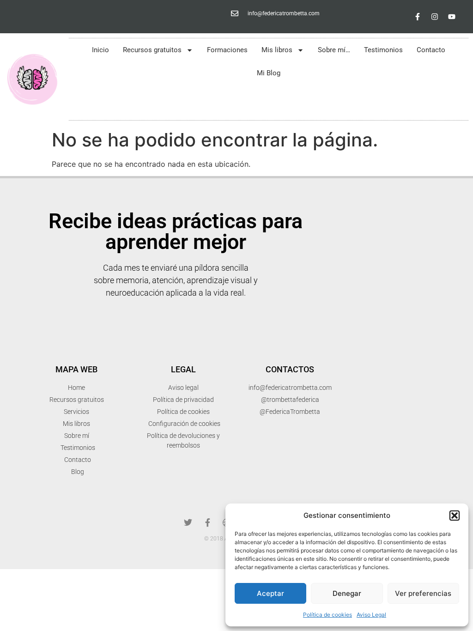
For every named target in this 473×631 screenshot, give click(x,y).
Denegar (347, 593)
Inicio (100, 50)
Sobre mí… (334, 50)
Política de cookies (327, 614)
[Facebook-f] (417, 16)
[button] (454, 515)
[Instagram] (434, 16)
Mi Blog (268, 73)
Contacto (431, 50)
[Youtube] (451, 16)
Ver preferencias (423, 593)
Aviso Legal (371, 614)
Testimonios (383, 50)
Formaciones (227, 50)
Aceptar (270, 593)
